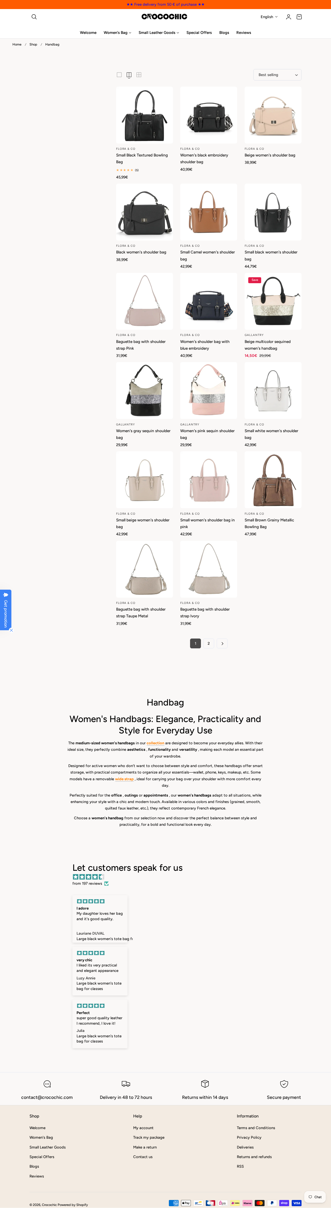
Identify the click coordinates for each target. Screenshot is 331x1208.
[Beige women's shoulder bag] (273, 115)
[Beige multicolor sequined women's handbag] (273, 301)
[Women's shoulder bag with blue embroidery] (208, 301)
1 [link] (195, 643)
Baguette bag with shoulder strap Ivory (205, 612)
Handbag (52, 44)
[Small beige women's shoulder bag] (144, 479)
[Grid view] (119, 75)
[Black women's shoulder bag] (144, 212)
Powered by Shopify (73, 1205)
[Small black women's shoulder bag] (273, 212)
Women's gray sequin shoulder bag (143, 434)
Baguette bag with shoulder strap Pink (141, 345)
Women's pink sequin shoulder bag (207, 434)
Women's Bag (41, 1137)
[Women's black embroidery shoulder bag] (208, 115)
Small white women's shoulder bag (271, 434)
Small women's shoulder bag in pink (207, 523)
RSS (240, 1166)
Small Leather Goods (47, 1147)
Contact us (143, 1156)
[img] (168, 877)
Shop (33, 44)
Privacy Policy (249, 1137)
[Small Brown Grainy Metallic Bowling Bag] (273, 479)
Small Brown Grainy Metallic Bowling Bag (269, 523)
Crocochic (49, 1205)
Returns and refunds (254, 1156)
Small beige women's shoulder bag (142, 523)
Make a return (145, 1147)
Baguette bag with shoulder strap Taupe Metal (141, 612)
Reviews (36, 1176)
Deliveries (245, 1147)
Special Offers (41, 1156)
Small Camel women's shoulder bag (207, 255)
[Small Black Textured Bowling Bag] (144, 115)
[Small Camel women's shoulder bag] (208, 212)
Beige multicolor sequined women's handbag (268, 345)
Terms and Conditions (256, 1128)
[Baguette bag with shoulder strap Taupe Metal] (144, 569)
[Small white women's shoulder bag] (273, 390)
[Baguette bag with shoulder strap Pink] (144, 301)
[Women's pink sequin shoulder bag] (208, 390)
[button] (34, 16)
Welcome (37, 1128)
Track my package (148, 1137)
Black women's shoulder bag (141, 252)
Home (16, 44)
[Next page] (222, 643)
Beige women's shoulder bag (270, 155)
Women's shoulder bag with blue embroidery (205, 345)
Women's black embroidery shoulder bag (204, 158)
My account (143, 1128)
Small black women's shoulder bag (271, 255)
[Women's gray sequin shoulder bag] (144, 390)
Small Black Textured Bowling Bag (142, 158)
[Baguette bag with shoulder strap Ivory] (208, 569)
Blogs (34, 1166)
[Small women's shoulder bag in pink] (208, 479)
